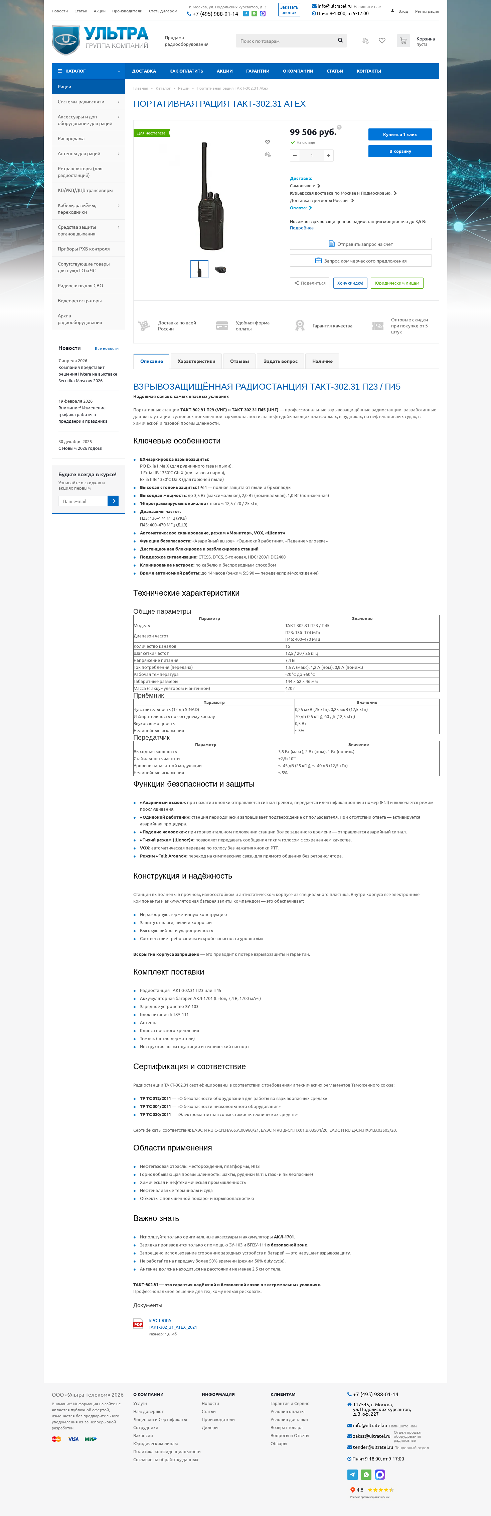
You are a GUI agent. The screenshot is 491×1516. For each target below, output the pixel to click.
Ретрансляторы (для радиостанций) (80, 171)
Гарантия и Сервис (290, 1403)
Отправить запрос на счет (365, 244)
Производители (218, 1419)
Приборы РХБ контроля (84, 248)
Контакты (369, 71)
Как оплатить (186, 71)
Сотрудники (145, 1427)
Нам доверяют (148, 1411)
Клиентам (283, 1394)
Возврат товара (287, 1427)
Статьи (335, 71)
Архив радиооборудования (80, 318)
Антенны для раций (79, 153)
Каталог (75, 71)
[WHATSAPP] (366, 1475)
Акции (225, 71)
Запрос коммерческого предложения (365, 261)
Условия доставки (289, 1419)
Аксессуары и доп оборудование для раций (85, 119)
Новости (210, 1403)
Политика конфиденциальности (167, 1451)
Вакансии (143, 1435)
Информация (218, 1394)
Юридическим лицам (155, 1443)
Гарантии (258, 71)
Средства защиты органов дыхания (77, 230)
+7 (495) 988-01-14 (214, 13)
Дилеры (210, 1427)
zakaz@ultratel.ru (371, 1435)
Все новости (107, 348)
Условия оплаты (288, 1411)
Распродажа (71, 138)
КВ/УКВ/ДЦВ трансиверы (85, 190)
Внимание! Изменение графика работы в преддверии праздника (83, 414)
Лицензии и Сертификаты (160, 1419)
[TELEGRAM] (352, 1475)
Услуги (140, 1403)
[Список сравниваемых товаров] (366, 42)
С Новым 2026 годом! (80, 448)
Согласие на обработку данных (165, 1459)
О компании (298, 71)
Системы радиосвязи (81, 101)
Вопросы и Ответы (290, 1435)
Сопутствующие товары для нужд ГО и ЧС (84, 267)
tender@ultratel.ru (372, 1446)
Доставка (144, 71)
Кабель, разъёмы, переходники (77, 208)
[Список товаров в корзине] (416, 45)
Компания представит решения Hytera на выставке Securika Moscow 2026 (87, 373)
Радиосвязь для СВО (80, 285)
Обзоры (279, 1443)
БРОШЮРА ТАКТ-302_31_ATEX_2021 (173, 1323)
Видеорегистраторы (80, 300)
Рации (64, 86)
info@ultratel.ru (334, 5)
